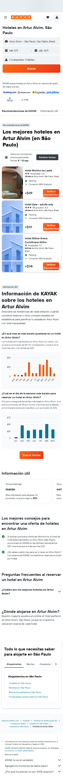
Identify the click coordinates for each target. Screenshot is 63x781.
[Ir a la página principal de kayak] (21, 17)
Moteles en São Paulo (20, 687)
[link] (31, 455)
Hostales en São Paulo (20, 683)
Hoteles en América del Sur (46, 720)
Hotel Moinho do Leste (38, 170)
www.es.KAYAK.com (10, 720)
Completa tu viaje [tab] (49, 664)
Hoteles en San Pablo (39, 723)
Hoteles (26, 720)
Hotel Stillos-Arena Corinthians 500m (36, 240)
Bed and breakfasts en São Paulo (25, 692)
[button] (5, 17)
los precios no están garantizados (19, 750)
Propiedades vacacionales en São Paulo (28, 696)
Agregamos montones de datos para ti (26, 765)
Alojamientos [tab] (14, 664)
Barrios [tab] (31, 664)
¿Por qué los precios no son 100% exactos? (29, 771)
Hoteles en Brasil (18, 723)
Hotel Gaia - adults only (39, 204)
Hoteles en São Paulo (19, 726)
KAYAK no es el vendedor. (19, 760)
